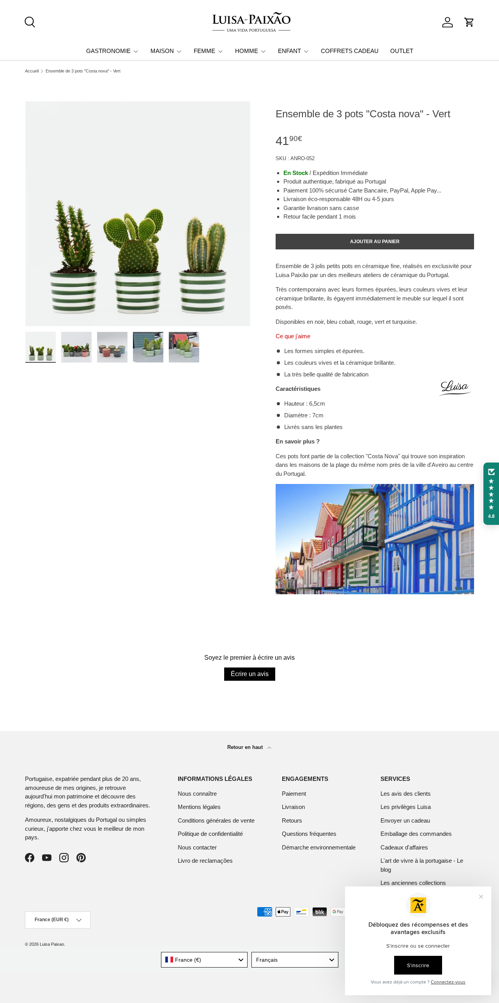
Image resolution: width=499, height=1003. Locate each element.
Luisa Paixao (52, 944)
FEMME (204, 51)
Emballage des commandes (416, 833)
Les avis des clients (405, 793)
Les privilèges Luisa (405, 806)
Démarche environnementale (319, 847)
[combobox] (204, 960)
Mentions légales (199, 806)
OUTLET (401, 51)
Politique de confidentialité (210, 833)
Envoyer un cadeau (405, 820)
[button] (469, 22)
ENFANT (289, 51)
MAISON (162, 51)
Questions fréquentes (309, 833)
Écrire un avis (250, 674)
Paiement (294, 793)
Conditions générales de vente (216, 820)
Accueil (32, 71)
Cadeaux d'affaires (404, 847)
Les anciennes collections (413, 882)
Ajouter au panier (375, 241)
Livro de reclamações (205, 860)
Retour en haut (245, 747)
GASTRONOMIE (108, 51)
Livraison (293, 806)
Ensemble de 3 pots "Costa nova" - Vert (83, 71)
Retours (292, 820)
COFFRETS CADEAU (350, 51)
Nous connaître (197, 793)
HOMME (246, 51)
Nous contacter (197, 847)
